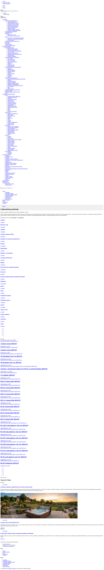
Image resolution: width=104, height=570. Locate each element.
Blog (4, 201)
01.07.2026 (5, 484)
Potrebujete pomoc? (6, 3)
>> (3, 334)
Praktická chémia (6, 564)
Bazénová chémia (6, 199)
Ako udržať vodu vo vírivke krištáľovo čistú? (9, 522)
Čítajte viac (2, 492)
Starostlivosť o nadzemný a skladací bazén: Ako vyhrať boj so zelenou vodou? (16, 486)
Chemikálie (5, 559)
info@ (4, 1)
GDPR (29, 568)
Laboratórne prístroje (7, 563)
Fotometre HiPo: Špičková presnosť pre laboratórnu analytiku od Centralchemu (16, 533)
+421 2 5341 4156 (6, 2)
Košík (8, 14)
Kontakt (4, 203)
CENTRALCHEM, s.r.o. (13, 568)
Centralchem (5, 202)
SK (3, 6)
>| (3, 335)
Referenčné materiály (7, 561)
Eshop (4, 191)
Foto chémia (5, 565)
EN (5, 7)
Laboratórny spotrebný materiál (9, 562)
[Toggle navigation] (0, 189)
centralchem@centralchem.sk (8, 546)
